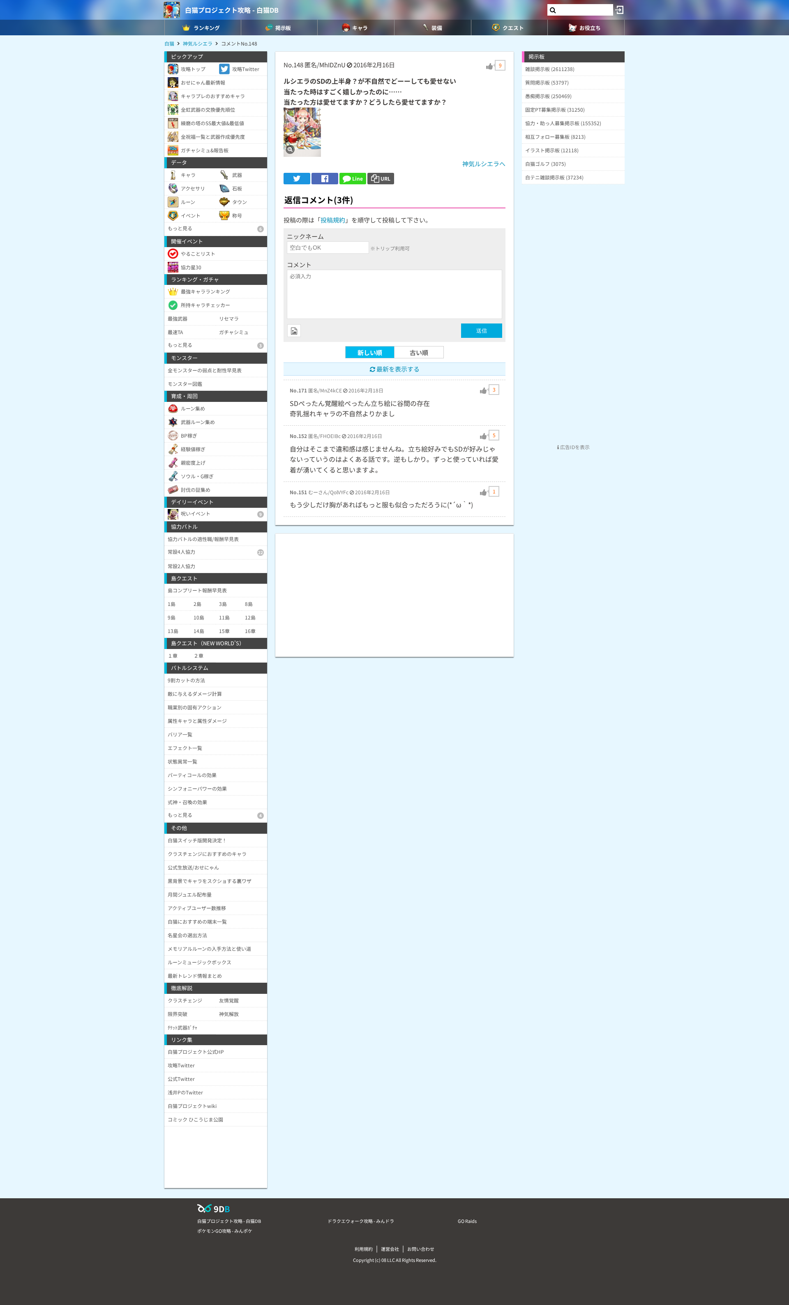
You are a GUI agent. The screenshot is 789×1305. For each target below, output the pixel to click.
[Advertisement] (394, 591)
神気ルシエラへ (483, 163)
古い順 (419, 352)
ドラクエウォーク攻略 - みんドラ (361, 1221)
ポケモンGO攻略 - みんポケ (224, 1230)
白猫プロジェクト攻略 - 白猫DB (232, 10)
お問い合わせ (420, 1248)
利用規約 (364, 1248)
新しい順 (370, 352)
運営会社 (390, 1248)
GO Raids (467, 1221)
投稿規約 (333, 220)
